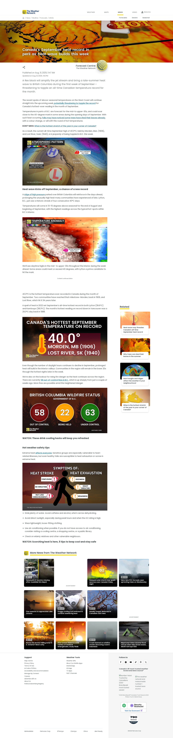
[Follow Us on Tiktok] (135, 662)
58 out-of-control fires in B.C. (54, 380)
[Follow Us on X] (145, 662)
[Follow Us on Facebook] (120, 662)
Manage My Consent (31, 673)
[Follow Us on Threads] (140, 662)
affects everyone (43, 453)
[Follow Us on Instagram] (125, 662)
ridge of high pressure (34, 194)
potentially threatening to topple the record (75, 103)
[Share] (23, 67)
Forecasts (43, 18)
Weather (35, 18)
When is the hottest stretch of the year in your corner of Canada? (65, 126)
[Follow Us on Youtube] (130, 662)
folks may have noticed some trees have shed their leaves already (73, 117)
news (28, 18)
